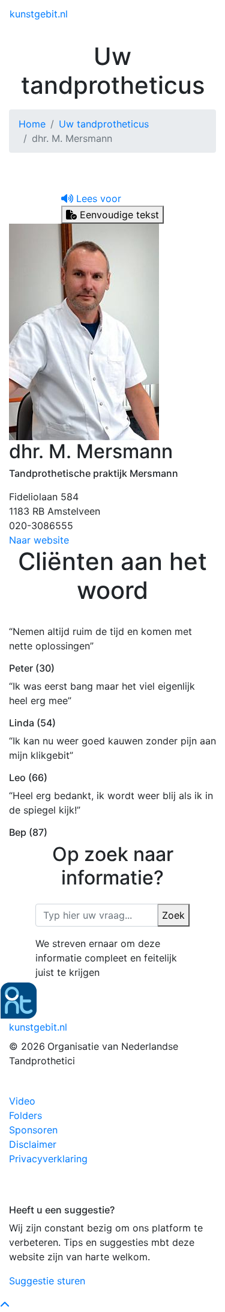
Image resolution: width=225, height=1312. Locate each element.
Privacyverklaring (48, 1159)
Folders (25, 1115)
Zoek (173, 915)
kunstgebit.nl (39, 14)
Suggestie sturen (47, 1281)
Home (32, 124)
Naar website (39, 540)
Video (22, 1101)
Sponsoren (33, 1130)
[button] (91, 198)
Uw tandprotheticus (104, 124)
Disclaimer (32, 1144)
